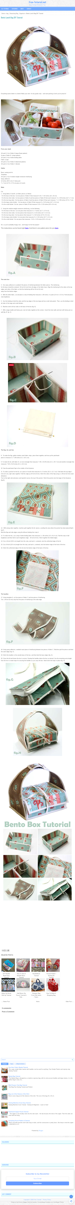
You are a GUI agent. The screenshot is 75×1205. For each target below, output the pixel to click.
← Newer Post (6, 1001)
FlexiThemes (19, 1202)
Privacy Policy (47, 1199)
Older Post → (69, 1001)
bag (7, 13)
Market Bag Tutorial (14, 1076)
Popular (5, 1064)
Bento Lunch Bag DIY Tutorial (11, 17)
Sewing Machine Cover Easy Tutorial (19, 1103)
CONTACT (29, 9)
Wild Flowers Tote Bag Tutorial (17, 1085)
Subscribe (37, 1183)
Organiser (22, 13)
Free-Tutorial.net (37, 2)
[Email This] (3, 950)
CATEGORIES (15, 9)
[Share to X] (7, 950)
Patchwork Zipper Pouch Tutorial (18, 1111)
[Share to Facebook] (8, 950)
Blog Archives (20, 1064)
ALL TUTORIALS (5, 9)
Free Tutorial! (37, 1199)
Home (3, 13)
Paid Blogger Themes (59, 1202)
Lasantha (34, 1202)
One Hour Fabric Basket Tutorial (18, 1067)
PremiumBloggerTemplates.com (45, 1202)
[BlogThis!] (5, 950)
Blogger (41, 1130)
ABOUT (22, 9)
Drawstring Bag (14, 13)
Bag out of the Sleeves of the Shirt (18, 1094)
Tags (11, 1064)
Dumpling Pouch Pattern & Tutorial (19, 1120)
